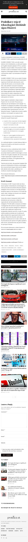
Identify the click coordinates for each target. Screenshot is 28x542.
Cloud (6, 245)
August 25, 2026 (5, 351)
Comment (4, 412)
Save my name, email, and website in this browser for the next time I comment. (13, 450)
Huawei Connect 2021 (7, 249)
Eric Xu (16, 245)
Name (3, 430)
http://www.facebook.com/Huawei (9, 239)
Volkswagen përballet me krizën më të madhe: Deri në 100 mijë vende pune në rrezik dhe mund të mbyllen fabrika (13, 306)
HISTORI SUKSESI (10, 528)
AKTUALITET (19, 528)
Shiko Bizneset (13, 7)
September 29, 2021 (5, 31)
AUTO (3, 301)
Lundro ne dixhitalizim (18, 249)
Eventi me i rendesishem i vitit (9, 247)
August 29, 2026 (6, 287)
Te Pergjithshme (6, 281)
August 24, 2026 (5, 372)
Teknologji (5, 343)
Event (21, 245)
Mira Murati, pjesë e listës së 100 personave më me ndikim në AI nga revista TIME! (17, 494)
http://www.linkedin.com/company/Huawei (11, 232)
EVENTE (16, 530)
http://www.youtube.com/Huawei (9, 242)
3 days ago (11, 483)
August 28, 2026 (6, 309)
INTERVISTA (4, 530)
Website (3, 442)
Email (3, 436)
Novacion (4, 251)
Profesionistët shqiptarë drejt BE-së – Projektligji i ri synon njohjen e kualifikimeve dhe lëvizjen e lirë (17, 471)
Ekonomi (4, 323)
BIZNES (3, 528)
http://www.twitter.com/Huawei (8, 235)
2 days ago (11, 466)
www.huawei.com (11, 229)
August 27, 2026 (5, 329)
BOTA (21, 530)
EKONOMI (11, 530)
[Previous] (13, 397)
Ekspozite (11, 245)
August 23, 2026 (5, 392)
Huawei (19, 247)
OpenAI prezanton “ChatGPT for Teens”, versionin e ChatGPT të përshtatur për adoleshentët (13, 348)
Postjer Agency (6, 523)
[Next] (15, 397)
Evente (4, 365)
